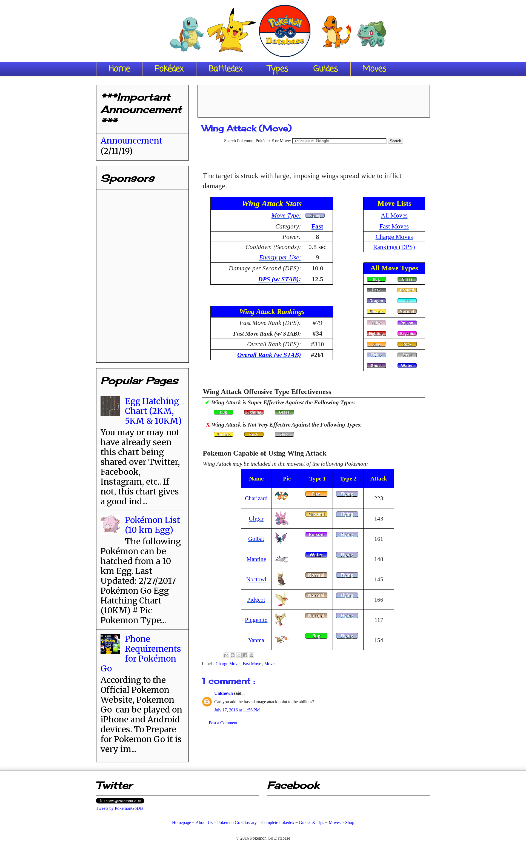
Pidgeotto (256, 620)
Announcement (131, 140)
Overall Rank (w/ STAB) (269, 354)
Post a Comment (223, 722)
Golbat (256, 539)
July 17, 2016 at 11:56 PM (237, 710)
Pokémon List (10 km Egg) (152, 525)
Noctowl (256, 579)
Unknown (224, 693)
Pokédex (169, 69)
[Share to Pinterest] (251, 655)
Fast (317, 226)
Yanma (256, 640)
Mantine (256, 559)
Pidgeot (256, 599)
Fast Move (252, 663)
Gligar (256, 518)
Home (119, 69)
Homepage (181, 822)
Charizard (256, 498)
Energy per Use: (280, 257)
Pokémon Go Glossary (237, 822)
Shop (349, 822)
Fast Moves (394, 226)
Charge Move (228, 663)
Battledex (226, 69)
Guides (325, 69)
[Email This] (226, 655)
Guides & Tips (311, 822)
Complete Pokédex (277, 822)
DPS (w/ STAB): (279, 279)
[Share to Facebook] (245, 655)
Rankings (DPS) (394, 246)
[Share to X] (239, 655)
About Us (204, 822)
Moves (375, 69)
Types (278, 69)
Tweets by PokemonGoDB (119, 808)
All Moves (394, 215)
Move (269, 663)
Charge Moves (394, 236)
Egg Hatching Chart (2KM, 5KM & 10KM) (153, 411)
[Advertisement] (313, 99)
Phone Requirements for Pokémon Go (141, 654)
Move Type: (286, 215)
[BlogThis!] (232, 655)
